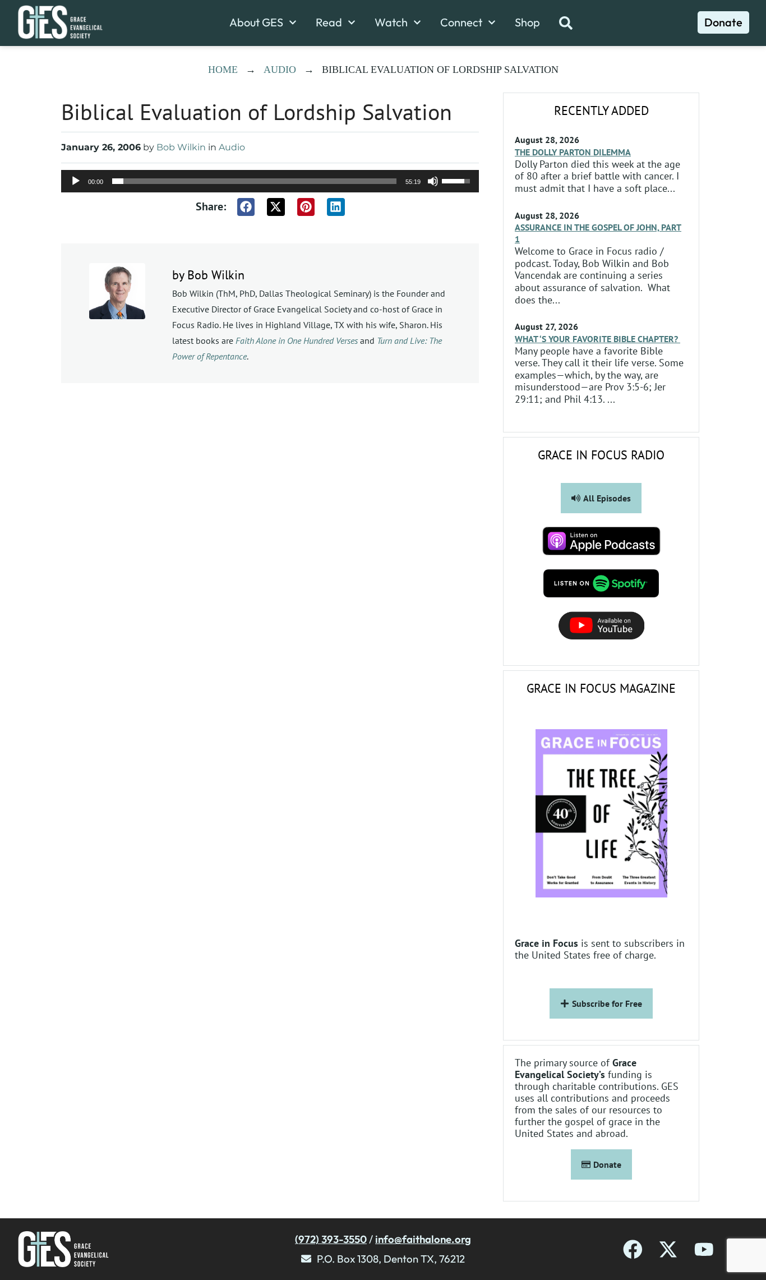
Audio (280, 69)
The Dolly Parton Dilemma (573, 152)
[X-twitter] (668, 1249)
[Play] (75, 181)
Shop (527, 22)
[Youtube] (704, 1249)
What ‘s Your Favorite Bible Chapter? (597, 338)
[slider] (254, 181)
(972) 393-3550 (331, 1239)
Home (223, 69)
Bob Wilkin (181, 147)
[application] (270, 181)
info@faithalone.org (423, 1239)
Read (329, 22)
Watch (391, 22)
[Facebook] (633, 1249)
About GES (256, 22)
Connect (461, 22)
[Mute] (433, 181)
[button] (246, 207)
